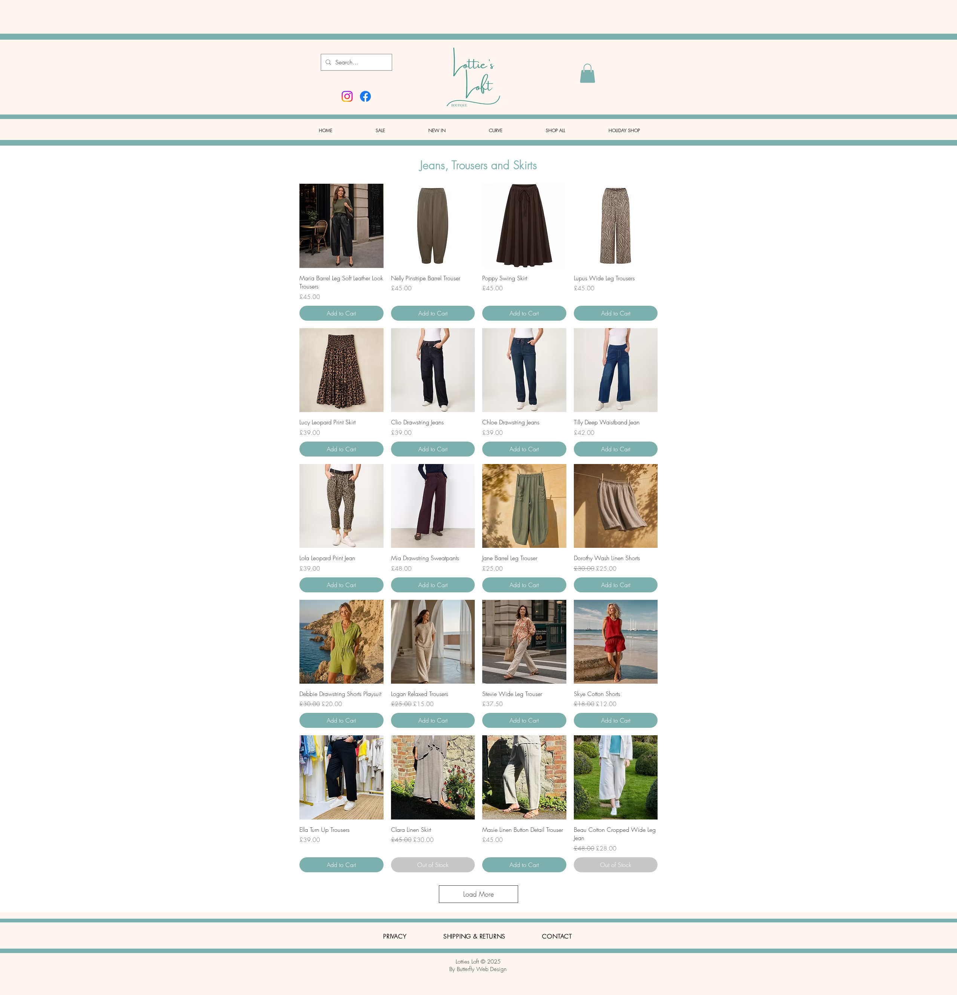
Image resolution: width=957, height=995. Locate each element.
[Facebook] (365, 96)
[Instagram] (347, 96)
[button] (587, 73)
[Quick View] (341, 226)
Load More (478, 893)
